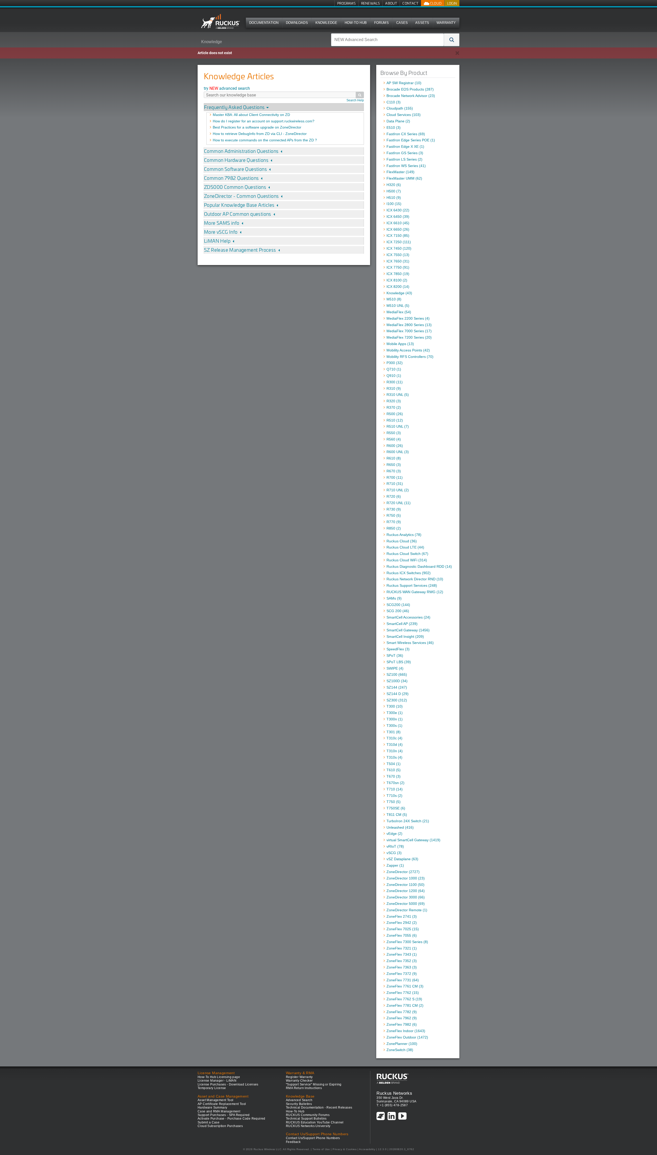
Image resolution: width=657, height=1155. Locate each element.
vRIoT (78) (395, 846)
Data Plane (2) (398, 121)
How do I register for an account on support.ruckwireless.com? (263, 121)
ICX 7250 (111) (399, 242)
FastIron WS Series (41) (406, 166)
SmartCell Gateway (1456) (408, 630)
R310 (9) (394, 388)
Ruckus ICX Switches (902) (409, 573)
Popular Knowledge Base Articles (239, 205)
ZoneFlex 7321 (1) (402, 948)
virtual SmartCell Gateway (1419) (413, 840)
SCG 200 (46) (398, 611)
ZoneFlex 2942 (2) (402, 923)
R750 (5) (394, 515)
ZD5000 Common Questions (235, 187)
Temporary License (212, 1088)
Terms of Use (321, 1149)
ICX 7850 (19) (398, 274)
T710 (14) (395, 789)
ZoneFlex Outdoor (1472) (407, 1037)
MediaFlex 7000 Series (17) (409, 331)
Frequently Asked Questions (234, 107)
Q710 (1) (394, 369)
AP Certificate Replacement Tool (222, 1104)
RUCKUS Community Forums (308, 1115)
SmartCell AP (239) (402, 624)
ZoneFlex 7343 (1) (402, 954)
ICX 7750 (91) (398, 267)
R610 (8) (394, 458)
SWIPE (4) (395, 668)
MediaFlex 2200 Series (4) (408, 318)
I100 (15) (394, 204)
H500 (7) (394, 191)
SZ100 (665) (397, 674)
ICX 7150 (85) (398, 235)
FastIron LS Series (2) (404, 159)
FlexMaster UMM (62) (404, 178)
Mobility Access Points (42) (408, 350)
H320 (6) (394, 185)
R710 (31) (395, 484)
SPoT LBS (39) (399, 662)
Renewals (370, 3)
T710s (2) (394, 796)
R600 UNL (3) (398, 452)
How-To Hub (356, 23)
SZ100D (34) (397, 681)
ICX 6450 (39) (398, 216)
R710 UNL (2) (398, 490)
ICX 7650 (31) (398, 261)
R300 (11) (395, 382)
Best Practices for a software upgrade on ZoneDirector (257, 127)
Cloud (435, 3)
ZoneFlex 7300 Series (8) (407, 942)
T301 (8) (394, 732)
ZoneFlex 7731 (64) (403, 980)
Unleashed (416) (400, 827)
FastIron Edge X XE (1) (405, 146)
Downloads (297, 23)
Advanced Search (299, 1100)
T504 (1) (394, 764)
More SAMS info (221, 223)
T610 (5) (394, 770)
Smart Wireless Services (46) (410, 643)
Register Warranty (299, 1077)
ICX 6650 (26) (398, 229)
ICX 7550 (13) (398, 255)
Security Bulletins (299, 1104)
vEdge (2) (394, 833)
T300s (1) (394, 725)
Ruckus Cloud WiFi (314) (407, 560)
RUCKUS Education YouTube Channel (315, 1122)
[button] (451, 39)
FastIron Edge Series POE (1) (411, 140)
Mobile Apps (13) (400, 344)
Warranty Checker (299, 1080)
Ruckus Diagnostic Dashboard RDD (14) (419, 566)
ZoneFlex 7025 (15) (403, 929)
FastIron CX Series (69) (406, 134)
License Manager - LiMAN (217, 1080)
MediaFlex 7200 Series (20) (409, 337)
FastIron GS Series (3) (405, 153)
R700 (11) (395, 477)
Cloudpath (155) (400, 108)
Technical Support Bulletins (306, 1118)
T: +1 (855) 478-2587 (392, 1105)
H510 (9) (394, 197)
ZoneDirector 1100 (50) (405, 885)
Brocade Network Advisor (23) (411, 96)
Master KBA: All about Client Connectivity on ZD (251, 115)
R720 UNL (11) (399, 503)
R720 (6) (394, 496)
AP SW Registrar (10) (404, 83)
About (391, 3)
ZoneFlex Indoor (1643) (406, 1031)
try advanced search (227, 88)
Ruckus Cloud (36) (402, 541)
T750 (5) (394, 802)
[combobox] (387, 39)
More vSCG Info (221, 232)
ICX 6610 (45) (398, 223)
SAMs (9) (394, 598)
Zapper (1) (395, 865)
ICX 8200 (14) (398, 287)
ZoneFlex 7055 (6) (402, 935)
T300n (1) (395, 719)
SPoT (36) (395, 655)
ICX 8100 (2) (397, 280)
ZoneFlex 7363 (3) (402, 967)
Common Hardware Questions (236, 160)
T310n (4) (395, 751)
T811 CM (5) (397, 815)
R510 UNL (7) (398, 426)
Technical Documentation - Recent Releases (319, 1107)
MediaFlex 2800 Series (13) (409, 325)
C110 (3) (394, 102)
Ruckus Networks (394, 1093)
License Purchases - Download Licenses (228, 1084)
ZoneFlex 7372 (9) (402, 974)
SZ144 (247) (397, 687)
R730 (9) (394, 509)
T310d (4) (395, 744)
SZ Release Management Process (240, 250)
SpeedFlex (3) (398, 649)
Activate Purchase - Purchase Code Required (231, 1118)
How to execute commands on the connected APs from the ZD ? (265, 140)
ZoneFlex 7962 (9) (402, 1018)
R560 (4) (394, 439)
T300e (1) (395, 713)
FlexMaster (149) (400, 172)
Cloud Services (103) (404, 115)
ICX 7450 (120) (399, 248)
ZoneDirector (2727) (403, 872)
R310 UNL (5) (398, 395)
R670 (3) (394, 471)
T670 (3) (394, 776)
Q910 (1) (394, 376)
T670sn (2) (395, 783)
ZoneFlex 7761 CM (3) (405, 986)
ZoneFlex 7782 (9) (402, 1012)
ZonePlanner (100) (402, 1044)
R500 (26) (395, 414)
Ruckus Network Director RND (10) (415, 579)
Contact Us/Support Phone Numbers (313, 1138)
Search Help (355, 100)
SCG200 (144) (398, 605)
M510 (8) (394, 299)
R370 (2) (394, 407)
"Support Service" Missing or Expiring (314, 1084)
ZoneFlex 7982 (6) (402, 1024)
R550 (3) (394, 433)
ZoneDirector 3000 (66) (406, 897)
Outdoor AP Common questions (237, 214)
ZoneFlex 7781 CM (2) (405, 1005)
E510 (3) (394, 127)
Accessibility (367, 1149)
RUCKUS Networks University (308, 1126)
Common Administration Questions (241, 151)
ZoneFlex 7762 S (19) (404, 999)
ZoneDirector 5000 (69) (406, 904)
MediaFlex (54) (399, 312)
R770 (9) (394, 522)
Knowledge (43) (399, 293)
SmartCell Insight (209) (405, 636)
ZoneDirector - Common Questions (241, 196)
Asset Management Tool (215, 1100)
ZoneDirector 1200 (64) (406, 891)
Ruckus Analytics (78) (404, 535)
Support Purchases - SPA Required (224, 1115)
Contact (410, 3)
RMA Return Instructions (304, 1088)
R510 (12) (395, 420)
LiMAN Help (217, 241)
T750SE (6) (396, 808)
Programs (346, 3)
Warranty (446, 23)
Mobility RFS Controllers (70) (410, 357)
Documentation (264, 23)
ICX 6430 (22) (398, 210)
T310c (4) (394, 738)
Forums (381, 23)
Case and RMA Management (219, 1111)
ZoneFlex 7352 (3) (402, 961)
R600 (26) (395, 446)
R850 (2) (394, 528)
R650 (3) (394, 465)
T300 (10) (395, 706)
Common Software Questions (235, 169)
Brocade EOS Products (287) (410, 89)
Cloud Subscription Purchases (220, 1126)
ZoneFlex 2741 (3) (402, 916)
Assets (422, 23)
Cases (402, 23)
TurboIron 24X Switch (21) (408, 821)
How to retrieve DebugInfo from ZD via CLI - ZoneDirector (260, 134)
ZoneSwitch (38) (400, 1050)
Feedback (293, 1142)
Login (452, 3)
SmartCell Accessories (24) (408, 617)
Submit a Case (208, 1122)
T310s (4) (394, 757)
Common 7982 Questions (231, 178)
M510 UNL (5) (398, 306)
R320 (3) (394, 401)
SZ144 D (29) (398, 694)
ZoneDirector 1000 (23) (406, 878)
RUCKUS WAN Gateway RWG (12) (415, 592)
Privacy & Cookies (344, 1149)
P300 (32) (395, 363)
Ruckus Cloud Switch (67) (407, 554)
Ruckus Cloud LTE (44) (405, 547)
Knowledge (326, 23)
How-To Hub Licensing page (219, 1077)
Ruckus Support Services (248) (412, 585)
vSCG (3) (394, 853)
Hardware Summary (212, 1107)
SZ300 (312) (397, 700)
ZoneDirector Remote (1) (407, 910)
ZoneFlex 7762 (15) (403, 993)
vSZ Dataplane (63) (402, 859)
